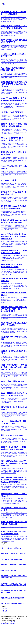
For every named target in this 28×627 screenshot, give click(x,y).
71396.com (8, 621)
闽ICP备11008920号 (16, 621)
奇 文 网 (5, 610)
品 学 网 (5, 608)
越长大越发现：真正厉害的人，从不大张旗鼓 (13, 565)
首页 (4, 3)
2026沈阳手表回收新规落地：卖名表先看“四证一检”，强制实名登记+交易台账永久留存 (14, 236)
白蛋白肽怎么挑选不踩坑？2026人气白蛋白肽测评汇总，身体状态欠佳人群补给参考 (14, 84)
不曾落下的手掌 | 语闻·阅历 (8, 570)
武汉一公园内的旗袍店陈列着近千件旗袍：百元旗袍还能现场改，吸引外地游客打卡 (14, 463)
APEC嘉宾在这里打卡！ (9, 180)
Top (1, 625)
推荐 (4, 5)
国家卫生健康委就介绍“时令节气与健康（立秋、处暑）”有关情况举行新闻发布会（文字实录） (14, 367)
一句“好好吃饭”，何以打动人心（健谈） (12, 559)
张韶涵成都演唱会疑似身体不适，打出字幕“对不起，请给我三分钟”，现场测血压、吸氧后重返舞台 (14, 480)
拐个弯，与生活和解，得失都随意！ (11, 548)
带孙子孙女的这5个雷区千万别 (12, 112)
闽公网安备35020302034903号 (8, 623)
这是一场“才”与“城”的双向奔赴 (12, 435)
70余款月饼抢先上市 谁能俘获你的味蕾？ (12, 598)
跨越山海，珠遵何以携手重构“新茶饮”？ (12, 603)
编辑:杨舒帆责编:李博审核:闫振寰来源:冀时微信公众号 (14, 527)
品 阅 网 (5, 611)
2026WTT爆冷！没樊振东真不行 (12, 381)
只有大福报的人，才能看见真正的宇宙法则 (13, 553)
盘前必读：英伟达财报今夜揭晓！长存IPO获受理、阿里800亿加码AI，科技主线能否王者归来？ (14, 309)
